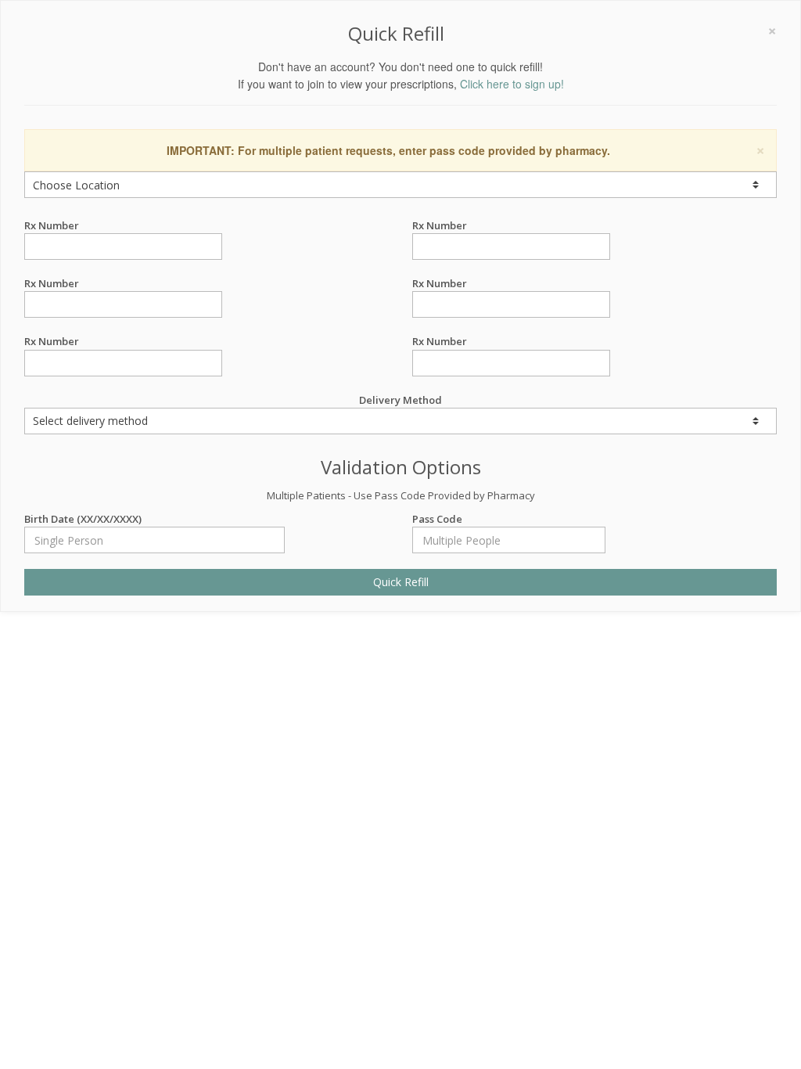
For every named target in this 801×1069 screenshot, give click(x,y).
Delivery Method (400, 400)
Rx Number (51, 225)
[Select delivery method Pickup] (400, 421)
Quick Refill (401, 581)
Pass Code (437, 519)
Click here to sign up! (512, 84)
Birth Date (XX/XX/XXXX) (83, 519)
